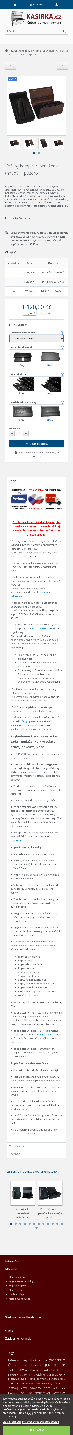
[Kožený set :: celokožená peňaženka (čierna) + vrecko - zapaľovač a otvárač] (22, 1193)
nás (26, 826)
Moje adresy (15, 1290)
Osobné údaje (16, 1294)
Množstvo (15, 428)
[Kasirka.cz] (36, 12)
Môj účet (11, 1269)
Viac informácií (12, 1421)
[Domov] (6, 50)
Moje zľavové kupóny (20, 1298)
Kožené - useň (40, 50)
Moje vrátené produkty (21, 1281)
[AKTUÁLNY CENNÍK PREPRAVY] (53, 490)
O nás (9, 1331)
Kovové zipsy (18, 374)
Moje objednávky (18, 1277)
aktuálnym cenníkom (42, 628)
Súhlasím (36, 1430)
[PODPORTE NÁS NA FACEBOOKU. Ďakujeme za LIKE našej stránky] (19, 490)
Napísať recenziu (20, 218)
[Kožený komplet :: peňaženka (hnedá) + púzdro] (14, 143)
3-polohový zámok (22, 347)
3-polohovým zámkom (49, 1034)
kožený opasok (27, 721)
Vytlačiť (13, 252)
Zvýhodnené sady (20, 50)
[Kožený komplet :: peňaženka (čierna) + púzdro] (50, 1193)
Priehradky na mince (23, 332)
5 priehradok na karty (24, 402)
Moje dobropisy (17, 1285)
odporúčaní (17, 840)
